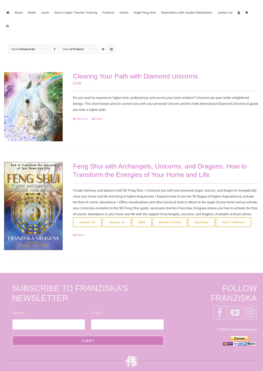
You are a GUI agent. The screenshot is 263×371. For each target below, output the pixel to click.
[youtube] (235, 312)
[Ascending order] (55, 49)
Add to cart (82, 118)
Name (19, 313)
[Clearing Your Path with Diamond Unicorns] (33, 106)
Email (97, 313)
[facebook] (219, 312)
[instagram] (250, 312)
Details (99, 118)
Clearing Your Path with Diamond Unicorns (135, 76)
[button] (7, 26)
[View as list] (111, 49)
